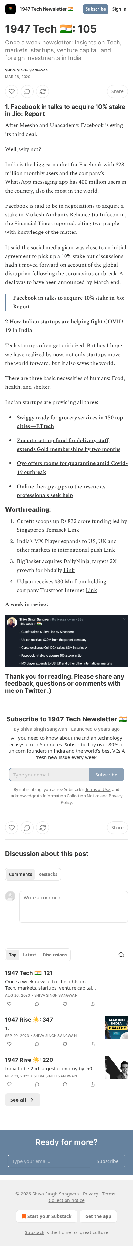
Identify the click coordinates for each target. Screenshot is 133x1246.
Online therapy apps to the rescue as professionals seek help (61, 490)
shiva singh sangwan (26, 70)
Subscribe (96, 9)
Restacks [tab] (47, 874)
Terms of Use (97, 789)
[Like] (11, 91)
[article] (66, 988)
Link (73, 530)
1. (7, 1028)
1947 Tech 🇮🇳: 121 (29, 973)
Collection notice (67, 1200)
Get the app (98, 1216)
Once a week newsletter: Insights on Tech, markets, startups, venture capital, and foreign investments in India (49, 984)
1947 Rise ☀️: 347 (29, 1019)
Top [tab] (12, 955)
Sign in (119, 9)
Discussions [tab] (55, 955)
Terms (108, 1194)
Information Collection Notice (71, 796)
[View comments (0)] (27, 91)
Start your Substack (49, 1216)
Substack (34, 1232)
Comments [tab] (20, 874)
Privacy (90, 1194)
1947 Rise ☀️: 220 (29, 1060)
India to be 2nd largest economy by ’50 (48, 1068)
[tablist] (33, 874)
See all (18, 1100)
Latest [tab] (29, 955)
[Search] (121, 954)
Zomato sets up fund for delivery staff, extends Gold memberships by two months (68, 444)
